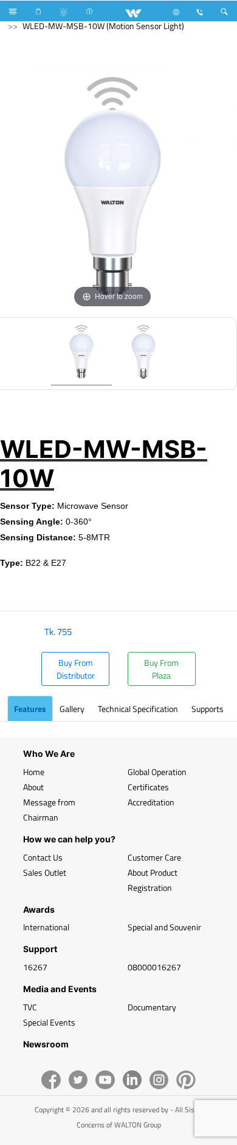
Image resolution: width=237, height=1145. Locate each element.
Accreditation (151, 802)
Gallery (72, 708)
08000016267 (154, 967)
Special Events (49, 1022)
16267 (35, 967)
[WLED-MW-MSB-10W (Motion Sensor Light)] (81, 353)
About (33, 787)
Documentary (152, 1007)
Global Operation (157, 771)
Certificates (148, 787)
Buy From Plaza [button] (161, 669)
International (46, 927)
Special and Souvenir (164, 927)
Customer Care (154, 857)
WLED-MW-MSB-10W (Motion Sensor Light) (103, 25)
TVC (30, 1007)
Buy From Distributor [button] (76, 669)
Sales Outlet (44, 872)
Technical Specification (138, 708)
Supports (207, 708)
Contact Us (43, 857)
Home (33, 771)
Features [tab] (30, 708)
